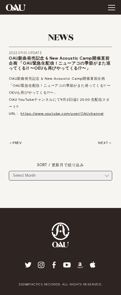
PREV (17, 143)
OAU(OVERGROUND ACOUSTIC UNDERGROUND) (16, 7)
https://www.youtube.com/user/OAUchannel (62, 113)
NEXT (103, 143)
